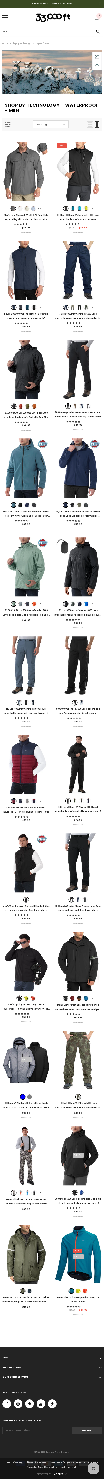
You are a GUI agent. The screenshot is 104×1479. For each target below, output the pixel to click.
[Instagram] (18, 1403)
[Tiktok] (52, 1403)
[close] (99, 3)
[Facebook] (6, 1403)
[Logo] (53, 17)
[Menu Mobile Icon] (5, 17)
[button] (21, 224)
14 (39, 208)
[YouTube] (41, 1403)
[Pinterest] (29, 1403)
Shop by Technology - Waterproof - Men (30, 43)
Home (5, 43)
